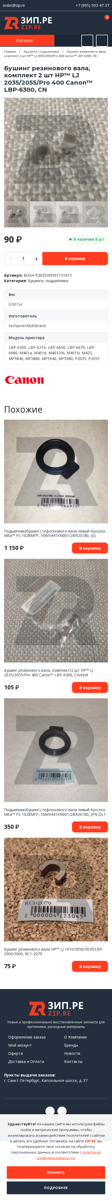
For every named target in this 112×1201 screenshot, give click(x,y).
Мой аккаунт (20, 1045)
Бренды (71, 1045)
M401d (40, 352)
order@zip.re (14, 5)
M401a (26, 352)
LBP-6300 (17, 347)
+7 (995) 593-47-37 (92, 5)
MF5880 (32, 358)
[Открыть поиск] (87, 41)
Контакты (73, 1061)
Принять (56, 1172)
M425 (87, 352)
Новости (72, 1053)
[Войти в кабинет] (87, 23)
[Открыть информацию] (102, 41)
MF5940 (49, 358)
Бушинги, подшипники (41, 51)
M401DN (56, 352)
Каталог (25, 40)
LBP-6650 (56, 347)
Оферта (15, 1053)
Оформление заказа (27, 1037)
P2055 (93, 358)
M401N (73, 352)
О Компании (75, 1037)
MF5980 (65, 358)
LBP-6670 (76, 347)
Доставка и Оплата (26, 1061)
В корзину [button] (90, 548)
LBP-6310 (37, 347)
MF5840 (16, 358)
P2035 (80, 358)
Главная (10, 51)
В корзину (75, 258)
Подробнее (56, 1187)
